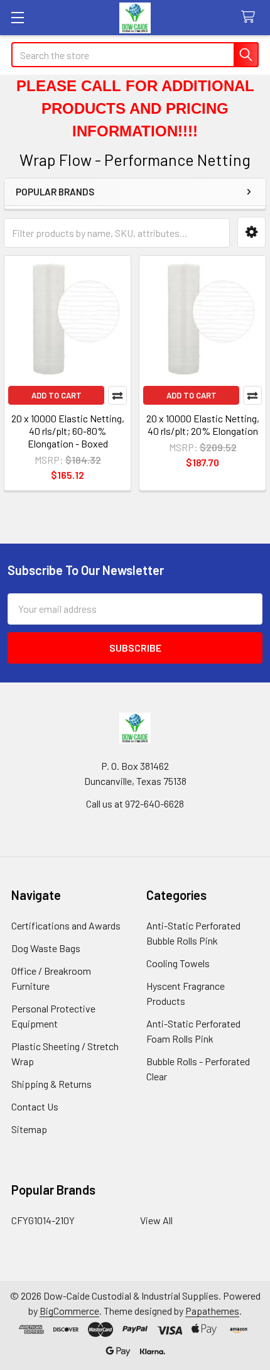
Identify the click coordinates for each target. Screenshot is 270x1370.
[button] (251, 232)
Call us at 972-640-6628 (135, 803)
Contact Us (34, 1106)
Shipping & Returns (51, 1084)
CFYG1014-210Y (43, 1220)
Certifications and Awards (66, 925)
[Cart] (251, 17)
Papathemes (212, 1311)
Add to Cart (56, 395)
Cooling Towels (178, 963)
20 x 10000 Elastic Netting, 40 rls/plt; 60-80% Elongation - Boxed (67, 430)
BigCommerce (69, 1311)
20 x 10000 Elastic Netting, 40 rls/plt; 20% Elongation (202, 424)
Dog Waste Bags (45, 948)
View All (156, 1220)
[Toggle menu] (17, 17)
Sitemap (29, 1129)
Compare (117, 395)
